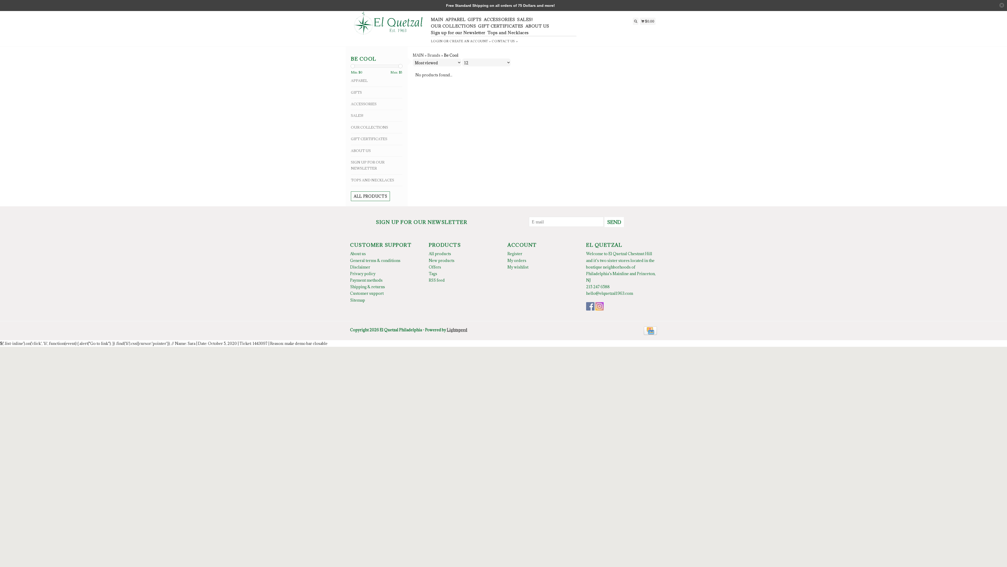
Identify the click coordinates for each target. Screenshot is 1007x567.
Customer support (367, 293)
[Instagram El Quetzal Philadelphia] (599, 306)
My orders (516, 260)
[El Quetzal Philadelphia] (388, 26)
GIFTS (475, 19)
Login (437, 41)
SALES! (525, 19)
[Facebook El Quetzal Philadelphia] (590, 306)
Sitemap (357, 300)
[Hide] (1002, 5)
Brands (433, 55)
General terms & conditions (375, 260)
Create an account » (470, 41)
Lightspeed (457, 329)
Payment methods (366, 280)
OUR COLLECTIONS (453, 26)
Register (514, 253)
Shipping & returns (367, 286)
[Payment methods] (650, 330)
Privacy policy (363, 273)
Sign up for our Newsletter (458, 32)
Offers (435, 267)
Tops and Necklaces (508, 32)
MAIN (437, 19)
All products (370, 196)
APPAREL (456, 19)
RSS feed (437, 280)
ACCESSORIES (499, 19)
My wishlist (517, 267)
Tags (433, 273)
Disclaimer (360, 267)
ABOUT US (537, 26)
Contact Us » (505, 41)
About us (358, 253)
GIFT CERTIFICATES (500, 26)
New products (441, 260)
